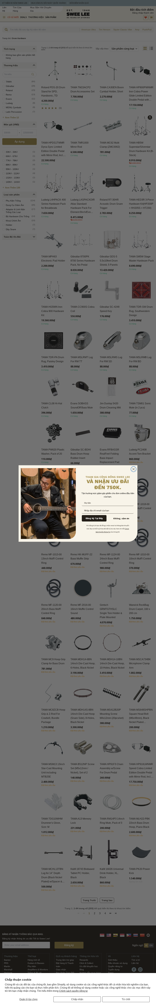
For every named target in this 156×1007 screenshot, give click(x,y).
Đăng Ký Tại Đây (94, 518)
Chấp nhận (77, 999)
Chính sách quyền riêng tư (73, 991)
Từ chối (126, 999)
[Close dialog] (133, 469)
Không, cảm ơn (121, 518)
